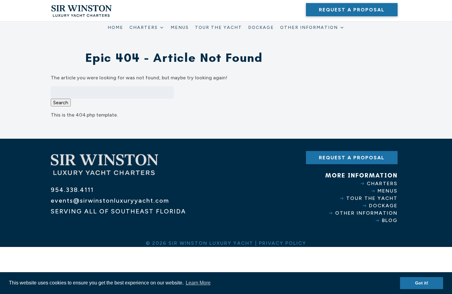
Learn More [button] (198, 282)
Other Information (309, 27)
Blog (390, 220)
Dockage (261, 27)
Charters (143, 27)
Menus (180, 27)
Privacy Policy (282, 243)
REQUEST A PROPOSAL (352, 10)
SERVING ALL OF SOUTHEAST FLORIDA (118, 211)
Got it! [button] (421, 282)
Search (60, 102)
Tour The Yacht (218, 27)
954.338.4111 (72, 189)
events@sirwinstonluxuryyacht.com (110, 200)
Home (115, 27)
